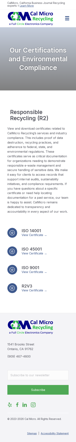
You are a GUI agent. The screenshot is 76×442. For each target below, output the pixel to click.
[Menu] (67, 18)
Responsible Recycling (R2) (29, 115)
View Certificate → (34, 235)
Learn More (27, 5)
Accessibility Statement (55, 433)
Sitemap (32, 433)
